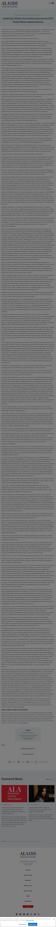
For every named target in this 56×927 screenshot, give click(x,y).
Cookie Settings (22, 924)
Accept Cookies (32, 924)
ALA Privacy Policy (30, 920)
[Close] (53, 919)
